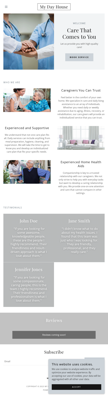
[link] (54, 7)
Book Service (79, 57)
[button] (11, 7)
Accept (76, 387)
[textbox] (42, 361)
